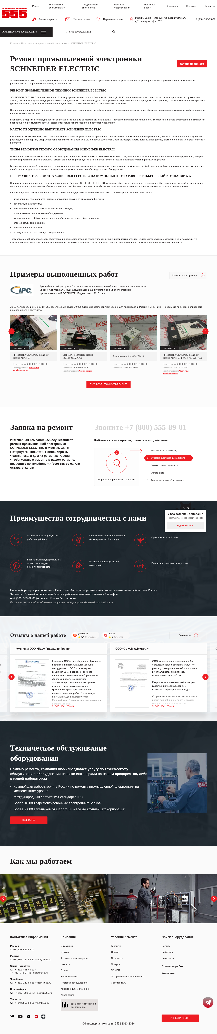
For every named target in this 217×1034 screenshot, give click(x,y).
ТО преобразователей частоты (128, 976)
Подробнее (28, 820)
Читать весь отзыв (63, 706)
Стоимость (117, 958)
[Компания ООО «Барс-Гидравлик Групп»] (32, 683)
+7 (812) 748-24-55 (20, 972)
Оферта (115, 964)
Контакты (191, 6)
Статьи (64, 970)
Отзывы (65, 952)
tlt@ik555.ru (42, 1002)
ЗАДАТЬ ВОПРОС (185, 525)
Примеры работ (172, 966)
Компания (172, 6)
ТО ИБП (115, 970)
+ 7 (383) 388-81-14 (24, 992)
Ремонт (36, 6)
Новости (65, 964)
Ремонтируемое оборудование (19, 31)
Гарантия (210, 6)
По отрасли (168, 958)
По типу (166, 946)
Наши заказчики (69, 976)
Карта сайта (67, 995)
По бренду (167, 952)
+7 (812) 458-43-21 (23, 969)
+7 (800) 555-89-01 (204, 19)
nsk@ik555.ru (44, 992)
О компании (67, 946)
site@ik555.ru (43, 959)
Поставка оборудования (74, 982)
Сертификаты (118, 982)
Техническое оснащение (74, 958)
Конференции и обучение (75, 988)
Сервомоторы (85, 371)
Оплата (115, 952)
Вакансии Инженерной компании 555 (83, 1005)
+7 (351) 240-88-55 (23, 982)
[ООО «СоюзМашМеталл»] (132, 683)
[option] (33, 343)
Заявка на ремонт (180, 1018)
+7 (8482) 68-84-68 (23, 1002)
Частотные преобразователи (26, 368)
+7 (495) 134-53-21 (23, 959)
